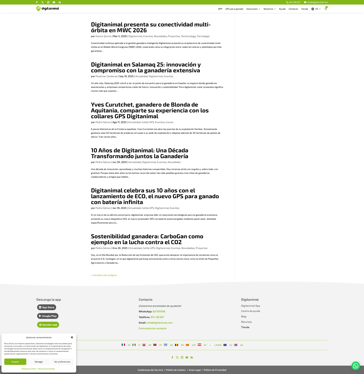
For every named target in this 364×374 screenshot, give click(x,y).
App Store (48, 307)
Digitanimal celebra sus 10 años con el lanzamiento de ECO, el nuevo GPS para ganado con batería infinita (155, 196)
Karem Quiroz (103, 36)
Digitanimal (135, 36)
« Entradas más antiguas (104, 275)
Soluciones (252, 8)
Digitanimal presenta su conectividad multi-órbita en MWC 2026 (151, 27)
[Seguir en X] (42, 2)
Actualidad (141, 76)
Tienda (304, 8)
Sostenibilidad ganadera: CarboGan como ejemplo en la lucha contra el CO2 (147, 238)
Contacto (293, 8)
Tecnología (203, 36)
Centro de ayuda (250, 310)
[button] (72, 337)
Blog (243, 316)
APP (220, 8)
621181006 (159, 311)
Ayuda (282, 8)
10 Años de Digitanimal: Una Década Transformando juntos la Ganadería (139, 153)
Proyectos (174, 36)
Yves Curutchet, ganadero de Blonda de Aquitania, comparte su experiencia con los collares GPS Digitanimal (150, 110)
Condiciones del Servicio (150, 369)
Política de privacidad (46, 368)
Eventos (148, 36)
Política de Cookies (176, 369)
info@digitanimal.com (317, 2)
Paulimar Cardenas (107, 76)
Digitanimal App (250, 305)
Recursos (246, 321)
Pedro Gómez (103, 122)
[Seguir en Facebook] (37, 2)
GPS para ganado (234, 8)
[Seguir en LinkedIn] (59, 2)
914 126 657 (294, 2)
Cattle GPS (148, 122)
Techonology (188, 36)
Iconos (169, 122)
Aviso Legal (195, 369)
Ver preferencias (62, 361)
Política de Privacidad (215, 369)
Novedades (160, 36)
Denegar (39, 361)
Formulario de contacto (152, 328)
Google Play (49, 315)
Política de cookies (28, 368)
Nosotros (268, 8)
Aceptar (15, 361)
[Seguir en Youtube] (54, 2)
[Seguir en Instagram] (48, 2)
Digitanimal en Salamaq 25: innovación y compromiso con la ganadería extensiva (146, 67)
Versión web (49, 324)
